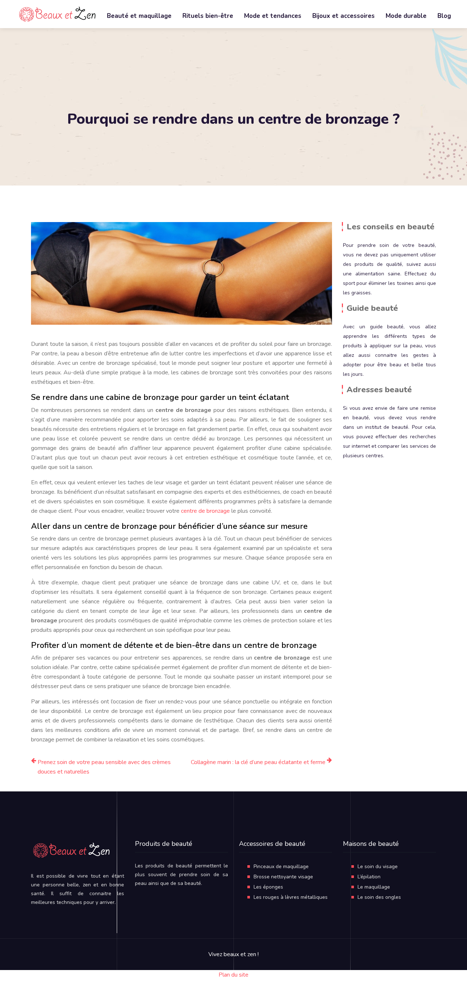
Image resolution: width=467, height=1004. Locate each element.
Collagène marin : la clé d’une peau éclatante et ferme (258, 762)
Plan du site (233, 975)
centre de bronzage (205, 511)
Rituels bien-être (207, 16)
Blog (444, 16)
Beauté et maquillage (139, 16)
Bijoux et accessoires (343, 16)
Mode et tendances (272, 16)
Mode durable (406, 16)
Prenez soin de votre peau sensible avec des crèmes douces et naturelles (104, 767)
